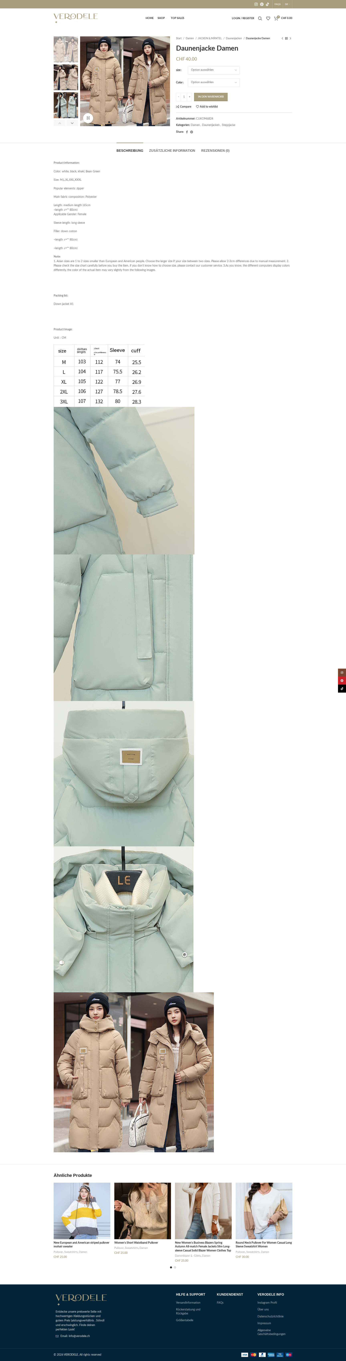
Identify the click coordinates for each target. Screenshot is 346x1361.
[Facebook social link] (187, 132)
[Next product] (290, 39)
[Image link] (81, 1299)
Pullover (58, 1252)
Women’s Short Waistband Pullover (136, 1242)
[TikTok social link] (267, 4)
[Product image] (82, 1211)
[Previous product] (282, 39)
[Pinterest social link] (262, 4)
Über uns (263, 1309)
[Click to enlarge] (88, 118)
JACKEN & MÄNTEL (210, 38)
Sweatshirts (71, 1252)
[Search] (260, 18)
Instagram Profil (267, 1302)
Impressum (264, 1323)
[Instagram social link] (256, 4)
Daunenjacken (234, 38)
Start (179, 38)
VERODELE (71, 1354)
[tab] (130, 149)
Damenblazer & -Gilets (188, 1255)
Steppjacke (228, 125)
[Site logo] (76, 18)
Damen (190, 38)
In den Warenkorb (211, 97)
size (178, 70)
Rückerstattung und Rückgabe (188, 1311)
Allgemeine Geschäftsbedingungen (271, 1332)
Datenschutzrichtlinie (270, 1316)
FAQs (220, 1302)
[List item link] (81, 1336)
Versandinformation (188, 1302)
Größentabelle (184, 1320)
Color (179, 82)
